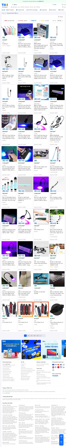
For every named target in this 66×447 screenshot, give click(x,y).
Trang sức (37, 415)
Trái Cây (4, 416)
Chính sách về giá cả (40, 370)
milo (37, 398)
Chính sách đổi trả (6, 374)
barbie (19, 398)
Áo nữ (20, 406)
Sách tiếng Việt (54, 442)
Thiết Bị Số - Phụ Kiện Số (56, 418)
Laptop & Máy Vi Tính (60, 412)
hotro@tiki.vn (12, 379)
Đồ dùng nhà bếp (6, 443)
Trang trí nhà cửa (38, 427)
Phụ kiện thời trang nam (42, 412)
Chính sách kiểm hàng (7, 372)
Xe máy (54, 438)
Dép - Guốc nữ (27, 424)
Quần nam (26, 414)
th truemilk (15, 398)
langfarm (8, 399)
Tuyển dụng (23, 367)
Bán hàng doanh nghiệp (25, 378)
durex (28, 398)
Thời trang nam (22, 413)
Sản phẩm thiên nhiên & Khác (9, 437)
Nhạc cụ (43, 432)
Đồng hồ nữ (41, 415)
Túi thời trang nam (23, 440)
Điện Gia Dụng (6, 442)
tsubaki (19, 399)
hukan (11, 399)
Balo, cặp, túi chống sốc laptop (42, 407)
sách (35, 7)
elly (35, 398)
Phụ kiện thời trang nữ (39, 411)
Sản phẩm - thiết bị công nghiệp (58, 413)
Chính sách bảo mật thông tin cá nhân (28, 370)
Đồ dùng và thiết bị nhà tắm (43, 430)
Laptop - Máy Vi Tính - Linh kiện (42, 419)
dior (7, 398)
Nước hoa (7, 439)
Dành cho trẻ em (8, 421)
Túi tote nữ (26, 438)
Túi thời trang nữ (22, 436)
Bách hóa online (57, 411)
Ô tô (57, 438)
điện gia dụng (14, 7)
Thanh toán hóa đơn (55, 429)
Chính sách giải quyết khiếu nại (26, 371)
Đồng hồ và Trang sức (40, 414)
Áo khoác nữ (27, 407)
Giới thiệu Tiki (23, 364)
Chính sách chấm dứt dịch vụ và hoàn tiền (43, 381)
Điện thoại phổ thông (8, 428)
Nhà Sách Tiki (54, 441)
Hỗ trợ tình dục (12, 439)
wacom (60, 398)
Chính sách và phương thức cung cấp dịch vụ (43, 378)
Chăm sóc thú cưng (38, 437)
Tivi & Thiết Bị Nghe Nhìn (57, 414)
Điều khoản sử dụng (24, 373)
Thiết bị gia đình (12, 443)
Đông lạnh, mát (10, 418)
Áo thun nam (21, 414)
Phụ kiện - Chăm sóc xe (55, 437)
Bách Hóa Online (39, 435)
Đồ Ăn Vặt (39, 440)
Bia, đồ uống (6, 420)
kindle (54, 398)
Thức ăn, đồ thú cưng (8, 422)
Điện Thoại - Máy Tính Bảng (9, 425)
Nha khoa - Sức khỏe (58, 432)
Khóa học (61, 429)
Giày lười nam (21, 430)
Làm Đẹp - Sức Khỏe (7, 431)
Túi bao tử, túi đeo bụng (28, 443)
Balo (36, 406)
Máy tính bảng (7, 429)
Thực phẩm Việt (12, 417)
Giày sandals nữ (25, 425)
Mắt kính (45, 411)
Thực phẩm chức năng (9, 434)
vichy (14, 399)
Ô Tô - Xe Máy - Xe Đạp (56, 435)
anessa (63, 398)
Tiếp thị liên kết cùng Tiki (25, 376)
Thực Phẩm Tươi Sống (7, 415)
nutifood (50, 398)
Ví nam (20, 442)
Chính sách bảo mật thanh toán (26, 368)
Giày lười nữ (28, 426)
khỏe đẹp (27, 7)
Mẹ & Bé (58, 410)
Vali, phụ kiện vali (46, 407)
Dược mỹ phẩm (13, 440)
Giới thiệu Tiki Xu (24, 374)
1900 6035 (8, 393)
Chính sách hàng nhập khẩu (8, 377)
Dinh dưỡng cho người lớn (9, 410)
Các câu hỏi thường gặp (7, 366)
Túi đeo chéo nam (25, 442)
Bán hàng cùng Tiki (40, 365)
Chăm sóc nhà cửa (9, 423)
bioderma (32, 398)
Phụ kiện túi (30, 438)
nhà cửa (31, 7)
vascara (4, 398)
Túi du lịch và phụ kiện (41, 406)
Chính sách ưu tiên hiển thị (41, 376)
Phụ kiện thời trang (39, 409)
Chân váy (26, 408)
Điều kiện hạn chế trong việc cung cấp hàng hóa (44, 373)
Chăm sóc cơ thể (8, 435)
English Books (57, 443)
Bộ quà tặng (40, 442)
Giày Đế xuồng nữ (26, 427)
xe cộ (18, 7)
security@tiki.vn (12, 380)
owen (22, 398)
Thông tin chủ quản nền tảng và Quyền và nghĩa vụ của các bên (44, 383)
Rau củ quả (7, 417)
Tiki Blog (22, 365)
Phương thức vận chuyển (7, 371)
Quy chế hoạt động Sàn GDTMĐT (43, 364)
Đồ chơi (14, 406)
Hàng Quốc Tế (54, 405)
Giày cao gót (21, 424)
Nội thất (40, 429)
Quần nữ (26, 406)
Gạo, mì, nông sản (8, 419)
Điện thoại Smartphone (7, 427)
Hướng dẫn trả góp (6, 375)
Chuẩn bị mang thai (8, 412)
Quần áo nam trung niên (25, 419)
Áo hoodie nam (24, 416)
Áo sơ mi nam (26, 415)
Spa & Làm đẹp (59, 430)
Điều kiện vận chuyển (25, 379)
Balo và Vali (37, 405)
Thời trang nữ (22, 405)
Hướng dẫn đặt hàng (6, 369)
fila (16, 399)
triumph (46, 398)
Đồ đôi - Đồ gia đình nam (27, 417)
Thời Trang (61, 406)
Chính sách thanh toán (41, 374)
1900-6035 (8, 364)
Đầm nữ (23, 406)
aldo (44, 398)
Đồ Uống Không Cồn (41, 441)
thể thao (38, 7)
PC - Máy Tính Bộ (40, 423)
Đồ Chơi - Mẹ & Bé (7, 405)
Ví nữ (31, 437)
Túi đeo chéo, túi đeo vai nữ (24, 437)
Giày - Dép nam (22, 429)
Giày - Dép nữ (22, 422)
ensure (25, 398)
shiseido (4, 399)
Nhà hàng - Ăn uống (57, 431)
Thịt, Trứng (8, 416)
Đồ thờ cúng (39, 432)
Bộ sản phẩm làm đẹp (9, 440)
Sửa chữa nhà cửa (40, 428)
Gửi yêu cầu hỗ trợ (6, 368)
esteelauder (10, 398)
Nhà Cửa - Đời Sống (39, 425)
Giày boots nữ (23, 426)
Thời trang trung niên (25, 410)
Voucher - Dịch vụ (55, 428)
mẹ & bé (22, 7)
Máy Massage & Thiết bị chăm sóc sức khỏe (10, 436)
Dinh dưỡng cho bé (8, 409)
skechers (40, 398)
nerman (56, 398)
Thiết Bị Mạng (41, 422)
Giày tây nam (26, 430)
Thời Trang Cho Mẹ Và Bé (7, 406)
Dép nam (24, 431)
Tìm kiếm (54, 4)
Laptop (45, 423)
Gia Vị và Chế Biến (40, 439)
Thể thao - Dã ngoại (56, 408)
